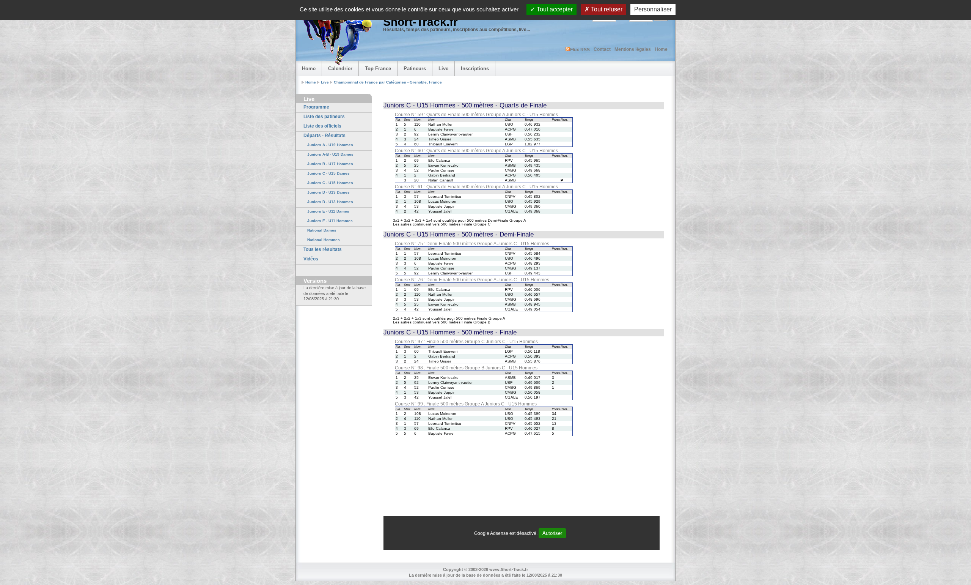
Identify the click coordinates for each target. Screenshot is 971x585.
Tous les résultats (322, 249)
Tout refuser (605, 9)
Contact (602, 49)
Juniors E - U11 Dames (328, 211)
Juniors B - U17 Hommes (330, 164)
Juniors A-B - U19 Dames (330, 154)
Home (661, 49)
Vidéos (310, 259)
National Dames (321, 230)
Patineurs (415, 68)
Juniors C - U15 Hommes (330, 183)
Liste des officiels (322, 126)
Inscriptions (475, 68)
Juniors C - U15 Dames (328, 173)
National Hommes (323, 240)
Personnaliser (653, 9)
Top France (378, 68)
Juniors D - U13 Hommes (330, 202)
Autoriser (552, 533)
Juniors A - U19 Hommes (330, 145)
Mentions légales (632, 49)
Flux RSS (580, 49)
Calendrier (340, 68)
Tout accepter (554, 9)
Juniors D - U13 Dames (328, 192)
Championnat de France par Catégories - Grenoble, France (388, 82)
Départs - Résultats (324, 135)
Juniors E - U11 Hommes (330, 221)
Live (443, 68)
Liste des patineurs (324, 116)
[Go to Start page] (336, 36)
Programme (316, 107)
